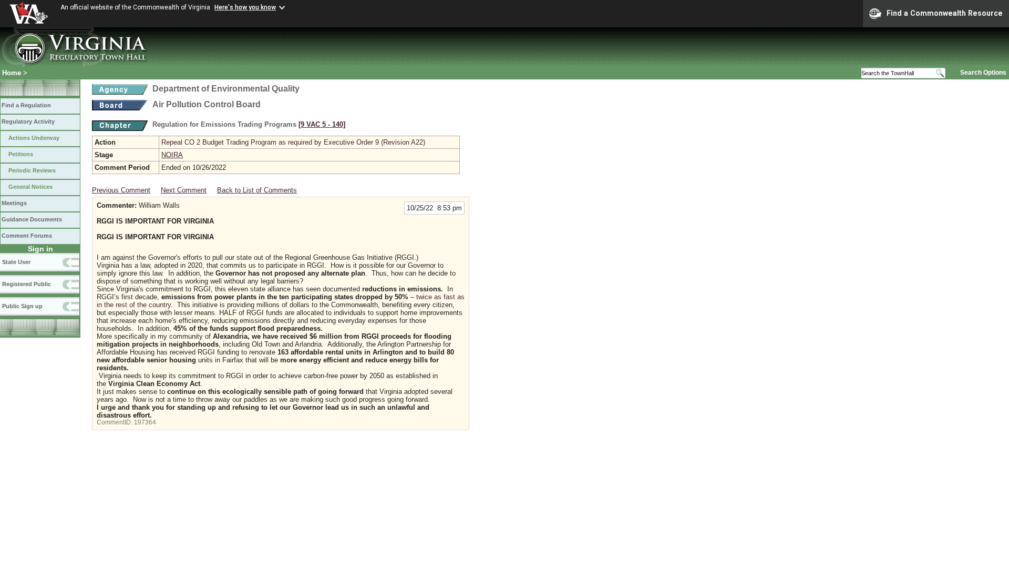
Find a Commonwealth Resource (945, 13)
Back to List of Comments (257, 190)
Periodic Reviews (32, 170)
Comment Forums (27, 235)
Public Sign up (22, 306)
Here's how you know (245, 7)
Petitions (20, 154)
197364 (145, 422)
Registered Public (26, 284)
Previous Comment (121, 190)
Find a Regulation (26, 105)
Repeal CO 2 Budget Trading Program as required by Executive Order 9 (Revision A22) (293, 142)
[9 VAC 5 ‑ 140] (321, 124)
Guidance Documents (32, 219)
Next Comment (184, 190)
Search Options (983, 72)
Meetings (14, 203)
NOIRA (172, 155)
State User (16, 262)
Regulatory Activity (28, 121)
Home (11, 73)
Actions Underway (33, 138)
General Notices (30, 187)
